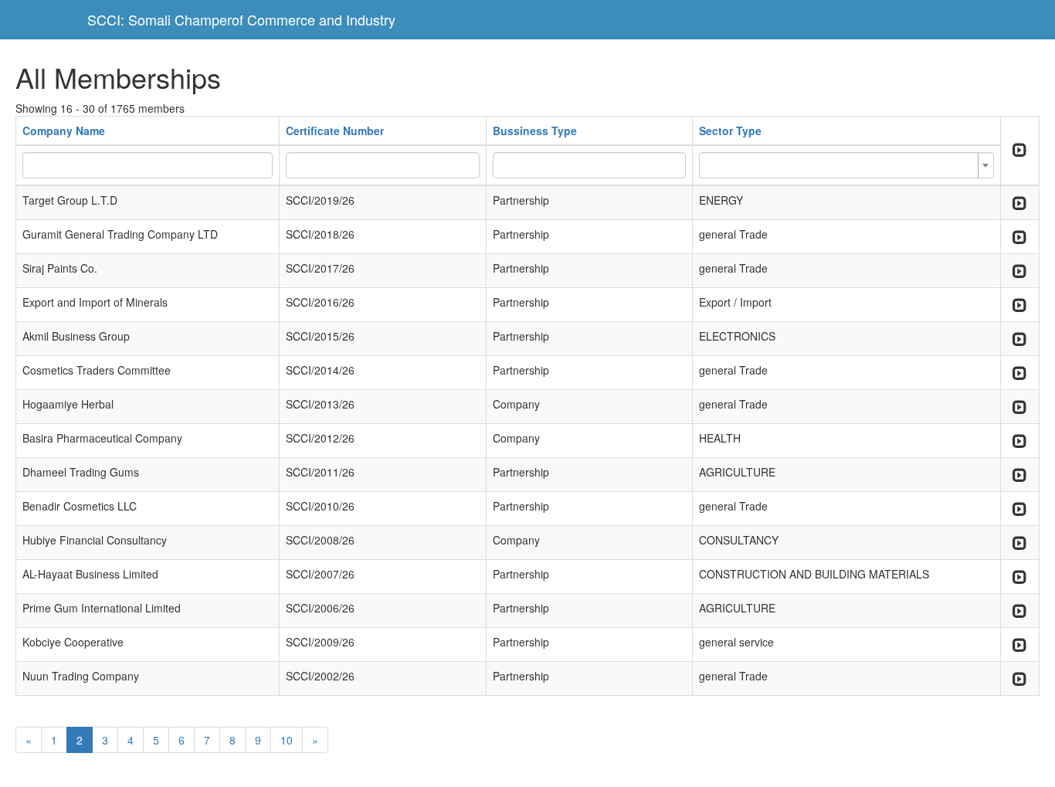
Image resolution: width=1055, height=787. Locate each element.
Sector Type (730, 130)
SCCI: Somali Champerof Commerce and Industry (241, 19)
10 (286, 740)
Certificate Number (335, 130)
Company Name (63, 130)
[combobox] (846, 165)
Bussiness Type (535, 130)
